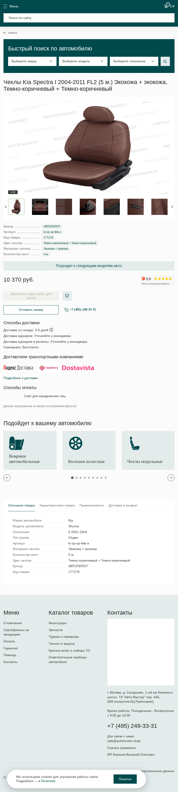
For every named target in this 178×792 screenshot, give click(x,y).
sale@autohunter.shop (123, 741)
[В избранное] (67, 296)
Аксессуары (58, 623)
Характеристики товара (57, 505)
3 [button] (81, 478)
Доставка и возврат (123, 505)
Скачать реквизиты (121, 748)
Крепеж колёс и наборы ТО (69, 650)
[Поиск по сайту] (89, 17)
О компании (12, 623)
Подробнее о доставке (20, 378)
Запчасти (56, 630)
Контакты (10, 662)
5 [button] (89, 478)
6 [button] (93, 478)
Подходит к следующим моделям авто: (89, 266)
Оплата (9, 641)
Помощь (9, 655)
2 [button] (76, 478)
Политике (48, 781)
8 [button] (101, 478)
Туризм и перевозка (64, 636)
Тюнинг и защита (62, 643)
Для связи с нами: (121, 736)
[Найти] (168, 18)
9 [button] (106, 478)
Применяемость (91, 505)
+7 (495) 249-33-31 (83, 309)
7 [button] (97, 478)
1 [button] (72, 478)
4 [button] (85, 478)
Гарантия (10, 648)
